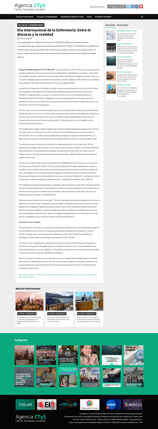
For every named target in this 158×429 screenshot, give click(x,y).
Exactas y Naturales (25, 17)
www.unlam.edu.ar (135, 419)
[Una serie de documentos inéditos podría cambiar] (24, 355)
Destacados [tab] (122, 25)
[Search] (142, 17)
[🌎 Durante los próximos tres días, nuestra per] (90, 355)
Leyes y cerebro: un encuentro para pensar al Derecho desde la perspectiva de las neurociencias (89, 319)
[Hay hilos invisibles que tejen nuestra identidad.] (133, 355)
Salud (89, 17)
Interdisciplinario (103, 17)
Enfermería (86, 275)
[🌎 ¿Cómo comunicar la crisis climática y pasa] (46, 355)
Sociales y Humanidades (47, 17)
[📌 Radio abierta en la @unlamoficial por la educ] (133, 377)
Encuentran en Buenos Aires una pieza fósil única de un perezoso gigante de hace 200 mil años (127, 78)
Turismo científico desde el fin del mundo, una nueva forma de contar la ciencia (58, 319)
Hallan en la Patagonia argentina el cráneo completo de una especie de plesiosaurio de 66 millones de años (127, 64)
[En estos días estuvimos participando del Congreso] (90, 377)
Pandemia (93, 275)
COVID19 (47, 275)
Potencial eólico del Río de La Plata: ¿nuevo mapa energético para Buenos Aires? (127, 37)
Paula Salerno (23, 277)
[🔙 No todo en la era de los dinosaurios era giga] (112, 377)
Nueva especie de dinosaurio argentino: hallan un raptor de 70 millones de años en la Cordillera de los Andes (127, 50)
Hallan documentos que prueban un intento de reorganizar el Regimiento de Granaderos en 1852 (29, 320)
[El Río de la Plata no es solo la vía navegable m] (24, 377)
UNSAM (31, 277)
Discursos (78, 275)
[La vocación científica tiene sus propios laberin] (68, 377)
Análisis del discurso (29, 275)
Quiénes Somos (97, 6)
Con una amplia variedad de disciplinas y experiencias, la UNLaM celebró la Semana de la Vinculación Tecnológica (127, 92)
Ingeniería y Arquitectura (72, 17)
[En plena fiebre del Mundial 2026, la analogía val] (112, 355)
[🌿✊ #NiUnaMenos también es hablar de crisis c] (46, 377)
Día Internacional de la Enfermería (63, 275)
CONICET (40, 275)
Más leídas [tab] (110, 25)
